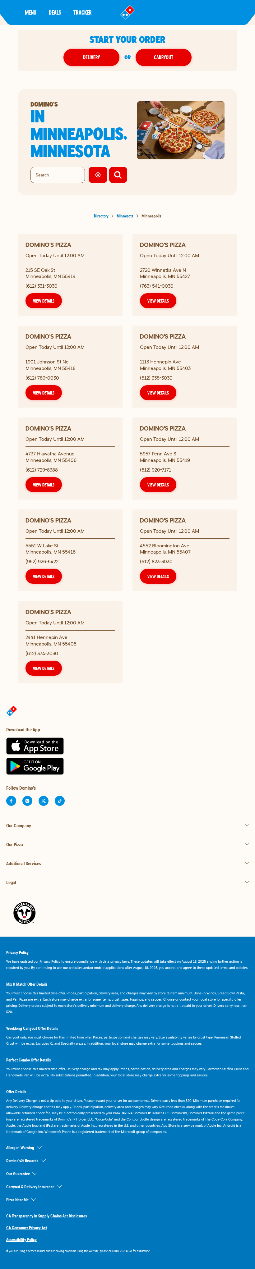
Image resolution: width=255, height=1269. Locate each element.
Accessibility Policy (21, 1239)
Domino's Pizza (48, 245)
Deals (55, 12)
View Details (43, 301)
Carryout (163, 57)
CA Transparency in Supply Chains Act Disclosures (46, 1216)
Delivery (91, 57)
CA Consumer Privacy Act (26, 1227)
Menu (30, 12)
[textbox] (127, 1251)
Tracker (82, 12)
